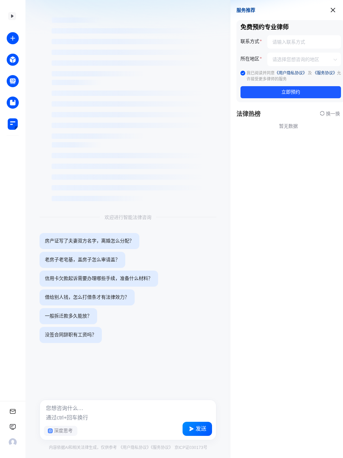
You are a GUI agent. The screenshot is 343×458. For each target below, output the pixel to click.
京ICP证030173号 (190, 447)
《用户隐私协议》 (135, 447)
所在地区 (250, 58)
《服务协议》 (162, 447)
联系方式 (250, 41)
